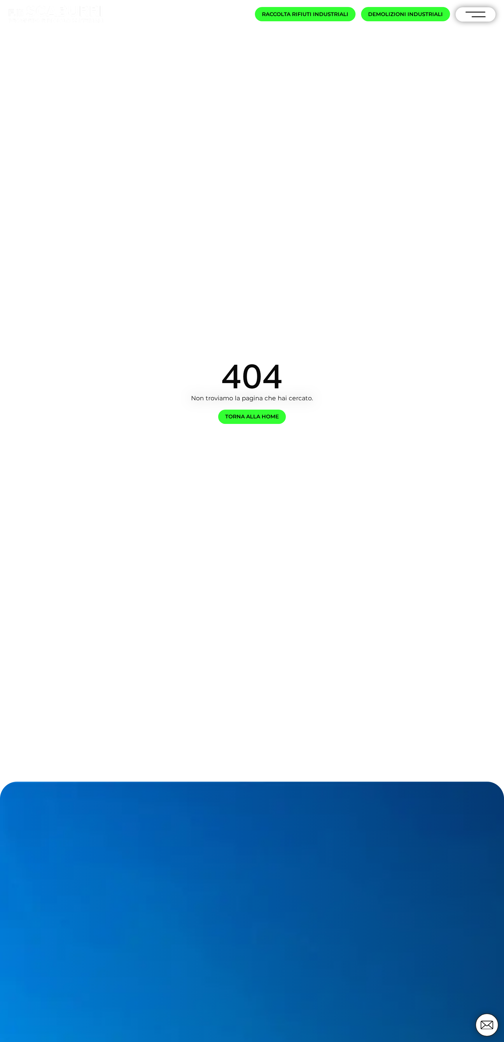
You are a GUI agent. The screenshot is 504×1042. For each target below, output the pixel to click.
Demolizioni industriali (405, 14)
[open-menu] (476, 14)
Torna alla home (252, 416)
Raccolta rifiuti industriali (305, 14)
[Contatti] (486, 1024)
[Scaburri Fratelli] (55, 14)
